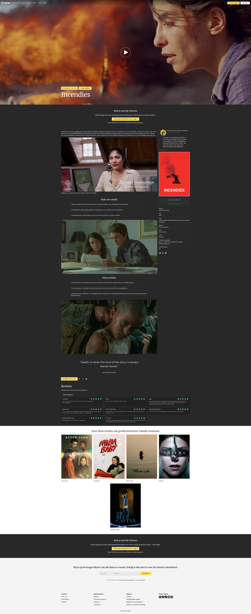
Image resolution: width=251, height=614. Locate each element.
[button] (225, 3)
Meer (45, 3)
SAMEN (40, 3)
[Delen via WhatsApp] (82, 378)
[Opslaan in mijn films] (94, 88)
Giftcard (64, 602)
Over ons (64, 596)
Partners (96, 602)
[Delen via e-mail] (86, 378)
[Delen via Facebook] (79, 378)
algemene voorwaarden (127, 580)
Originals (28, 3)
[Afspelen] (125, 52)
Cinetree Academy (100, 599)
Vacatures (97, 604)
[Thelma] (174, 456)
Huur (23, 3)
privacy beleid (141, 580)
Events (34, 3)
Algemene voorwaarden (134, 602)
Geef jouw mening (174, 204)
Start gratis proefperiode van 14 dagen (125, 119)
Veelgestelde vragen (133, 599)
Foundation (65, 599)
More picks (163, 149)
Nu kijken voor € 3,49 (69, 88)
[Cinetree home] (5, 3)
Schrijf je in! (146, 573)
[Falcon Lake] (141, 456)
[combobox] (224, 3)
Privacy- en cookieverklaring (135, 604)
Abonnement (16, 3)
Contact (129, 596)
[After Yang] (76, 456)
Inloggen (245, 3)
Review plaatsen (68, 394)
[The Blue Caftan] (125, 505)
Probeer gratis (233, 3)
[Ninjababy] (109, 456)
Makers (96, 596)
